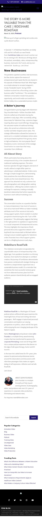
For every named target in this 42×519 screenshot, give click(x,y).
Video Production (9, 451)
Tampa (32, 512)
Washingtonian (14, 334)
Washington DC (6, 512)
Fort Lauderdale (13, 514)
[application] (21, 294)
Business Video (9, 434)
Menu (39, 10)
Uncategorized (9, 443)
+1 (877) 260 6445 (14, 2)
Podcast (18, 33)
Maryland (15, 512)
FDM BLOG (5, 508)
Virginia (21, 512)
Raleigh (22, 514)
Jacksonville (4, 514)
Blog (5, 432)
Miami (27, 512)
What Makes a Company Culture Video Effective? (20, 483)
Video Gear (7, 445)
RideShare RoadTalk (10, 311)
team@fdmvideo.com (29, 2)
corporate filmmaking (11, 342)
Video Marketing (9, 448)
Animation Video (9, 429)
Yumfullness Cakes (14, 55)
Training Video (9, 440)
